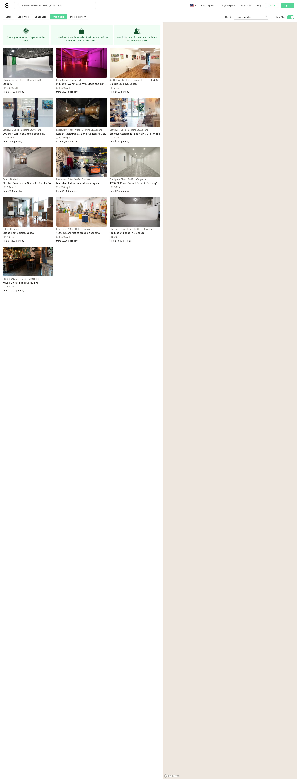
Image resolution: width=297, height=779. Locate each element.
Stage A (7, 83)
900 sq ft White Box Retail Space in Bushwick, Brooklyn (23, 134)
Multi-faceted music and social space (78, 183)
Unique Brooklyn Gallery (123, 83)
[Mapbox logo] (171, 776)
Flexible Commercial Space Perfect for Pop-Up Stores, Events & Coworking (28, 183)
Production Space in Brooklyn (127, 232)
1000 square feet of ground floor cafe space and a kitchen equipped (78, 233)
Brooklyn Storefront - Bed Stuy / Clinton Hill (135, 133)
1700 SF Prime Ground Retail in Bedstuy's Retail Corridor (134, 183)
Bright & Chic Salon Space (18, 232)
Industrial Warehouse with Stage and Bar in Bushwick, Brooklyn (81, 84)
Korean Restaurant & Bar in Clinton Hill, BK (81, 133)
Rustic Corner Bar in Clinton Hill (21, 282)
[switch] (290, 17)
